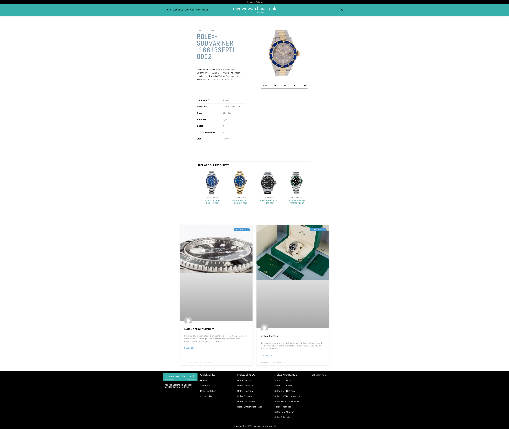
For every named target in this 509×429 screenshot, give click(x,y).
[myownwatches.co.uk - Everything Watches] (254, 10)
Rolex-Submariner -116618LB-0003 (240, 201)
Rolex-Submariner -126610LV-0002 (296, 201)
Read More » (190, 348)
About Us (178, 10)
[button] (275, 85)
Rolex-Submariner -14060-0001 (268, 201)
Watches (189, 10)
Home (169, 10)
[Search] (342, 9)
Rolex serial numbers (199, 329)
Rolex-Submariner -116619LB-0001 (212, 201)
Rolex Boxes (269, 336)
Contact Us (202, 10)
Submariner (209, 30)
